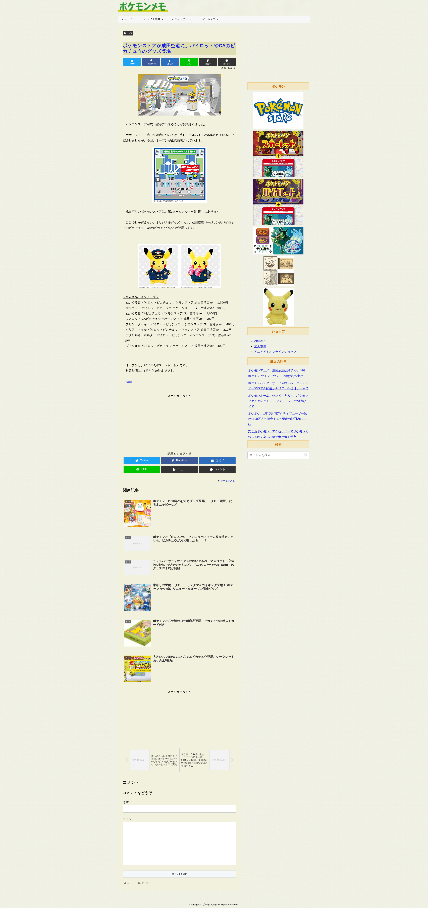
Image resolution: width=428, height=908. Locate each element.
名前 (126, 802)
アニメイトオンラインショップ (275, 351)
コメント (129, 819)
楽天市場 (260, 346)
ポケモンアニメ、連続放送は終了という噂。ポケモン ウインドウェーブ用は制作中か (278, 373)
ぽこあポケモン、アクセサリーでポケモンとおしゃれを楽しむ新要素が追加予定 (278, 434)
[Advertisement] (179, 422)
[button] (306, 455)
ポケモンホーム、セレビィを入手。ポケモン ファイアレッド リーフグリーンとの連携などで (278, 401)
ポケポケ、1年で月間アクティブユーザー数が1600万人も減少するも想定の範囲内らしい (277, 419)
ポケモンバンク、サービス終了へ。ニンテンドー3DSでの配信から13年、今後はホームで (278, 385)
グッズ (129, 33)
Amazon (259, 341)
